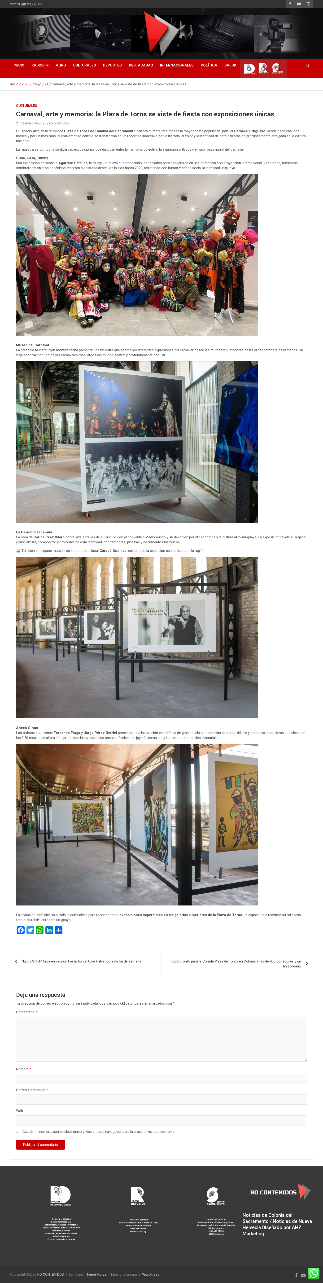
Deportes (112, 65)
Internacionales (177, 65)
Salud (230, 65)
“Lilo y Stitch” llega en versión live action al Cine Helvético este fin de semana (81, 961)
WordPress (150, 1274)
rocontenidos (59, 123)
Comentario (26, 1012)
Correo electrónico (32, 1090)
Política (209, 65)
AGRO (61, 65)
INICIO (19, 65)
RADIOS (38, 65)
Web (19, 1111)
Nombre (23, 1069)
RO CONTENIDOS (50, 1274)
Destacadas (141, 65)
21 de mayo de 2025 (31, 123)
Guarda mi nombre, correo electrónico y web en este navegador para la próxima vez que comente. (98, 1131)
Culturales (84, 65)
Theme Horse (95, 1274)
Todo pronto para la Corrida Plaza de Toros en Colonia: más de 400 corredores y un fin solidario (236, 963)
